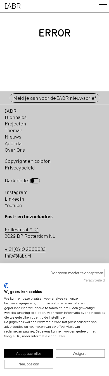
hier (62, 336)
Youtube (13, 205)
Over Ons (15, 149)
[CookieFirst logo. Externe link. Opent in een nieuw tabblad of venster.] (6, 285)
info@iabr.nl (18, 255)
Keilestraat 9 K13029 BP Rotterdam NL (30, 232)
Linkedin (14, 198)
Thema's (14, 130)
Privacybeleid (94, 280)
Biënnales (16, 117)
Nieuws (13, 136)
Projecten (15, 123)
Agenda (13, 143)
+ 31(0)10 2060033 (25, 249)
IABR (10, 110)
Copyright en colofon (28, 160)
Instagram (16, 192)
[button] (103, 6)
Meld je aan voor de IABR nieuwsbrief (54, 97)
